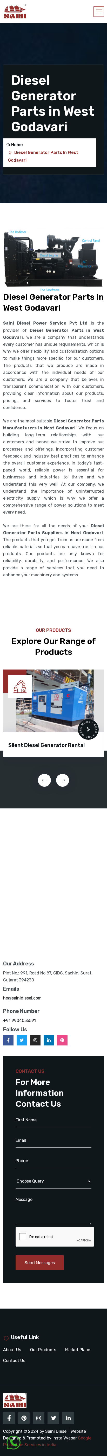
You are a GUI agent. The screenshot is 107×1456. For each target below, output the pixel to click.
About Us (12, 1349)
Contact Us (14, 1360)
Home (17, 144)
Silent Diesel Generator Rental (46, 745)
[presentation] (44, 780)
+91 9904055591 (19, 1020)
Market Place (77, 1349)
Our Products (43, 1349)
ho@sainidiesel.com (22, 998)
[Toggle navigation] (98, 11)
